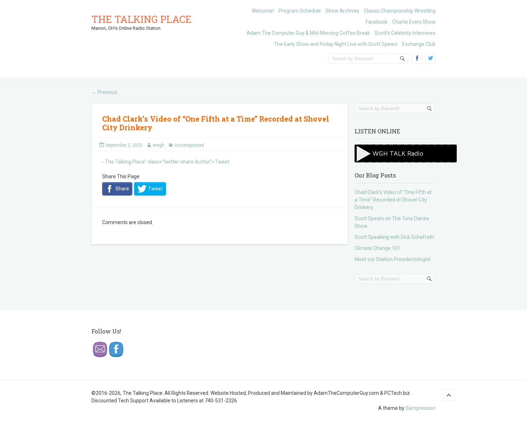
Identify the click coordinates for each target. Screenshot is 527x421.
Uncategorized (189, 145)
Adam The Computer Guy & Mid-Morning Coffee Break (308, 33)
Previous (104, 92)
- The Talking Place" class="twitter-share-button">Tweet (165, 162)
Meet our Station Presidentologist (393, 259)
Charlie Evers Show (414, 22)
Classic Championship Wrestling (400, 11)
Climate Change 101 (377, 248)
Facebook (377, 22)
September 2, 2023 (123, 145)
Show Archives (342, 11)
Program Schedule (300, 11)
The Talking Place (141, 19)
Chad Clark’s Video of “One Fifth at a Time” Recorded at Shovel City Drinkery (215, 123)
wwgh (158, 145)
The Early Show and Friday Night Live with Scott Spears (336, 44)
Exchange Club (419, 44)
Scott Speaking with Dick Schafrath (394, 237)
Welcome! (263, 11)
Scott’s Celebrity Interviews (405, 33)
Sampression (420, 408)
